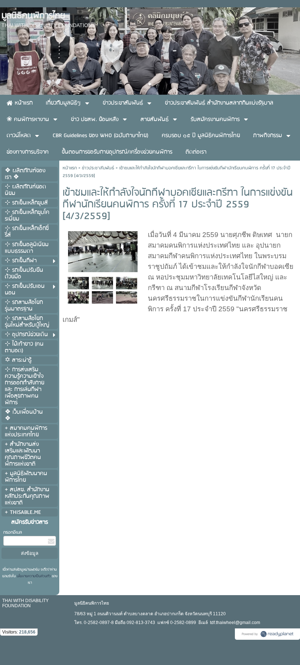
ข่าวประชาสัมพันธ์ (98, 168)
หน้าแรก (70, 168)
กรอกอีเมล (12, 532)
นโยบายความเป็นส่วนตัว (34, 576)
